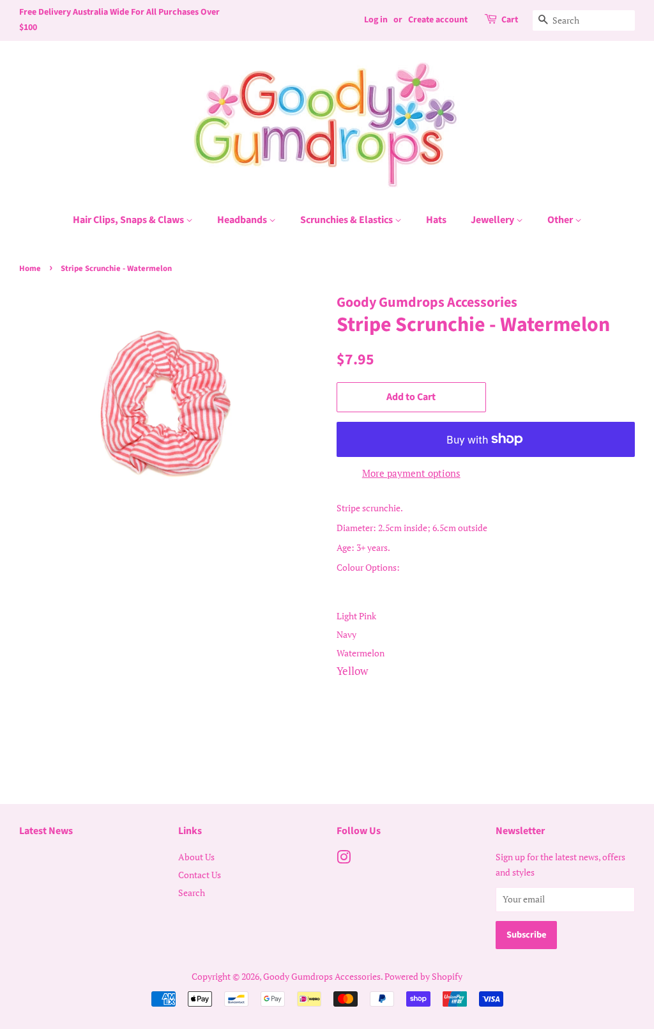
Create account (438, 19)
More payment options (411, 473)
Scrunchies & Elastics (347, 220)
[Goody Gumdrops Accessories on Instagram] (344, 859)
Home (30, 268)
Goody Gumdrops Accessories (322, 976)
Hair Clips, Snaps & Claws (129, 220)
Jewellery (493, 220)
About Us (196, 857)
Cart (509, 19)
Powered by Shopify (423, 976)
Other (561, 220)
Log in (376, 19)
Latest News (46, 831)
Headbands (243, 220)
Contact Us (199, 875)
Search (191, 892)
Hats (436, 220)
